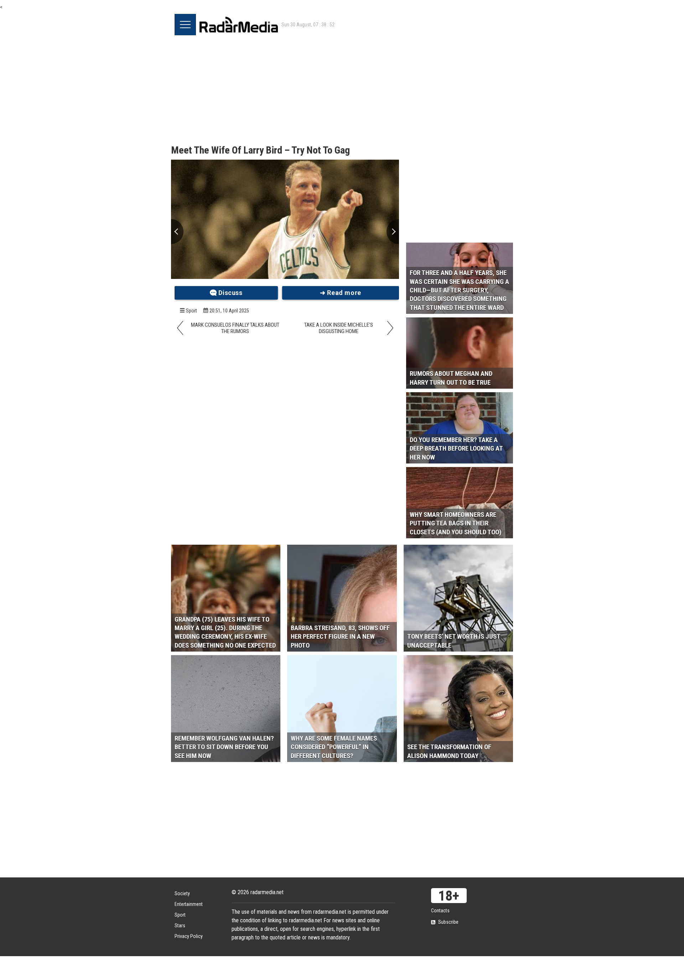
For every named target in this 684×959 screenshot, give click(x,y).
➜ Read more (340, 292)
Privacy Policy (189, 936)
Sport (191, 310)
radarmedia (239, 24)
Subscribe (448, 922)
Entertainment (189, 904)
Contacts (440, 910)
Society (182, 893)
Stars (180, 925)
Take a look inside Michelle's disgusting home (338, 328)
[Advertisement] (342, 89)
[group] (285, 219)
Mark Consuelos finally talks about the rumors (235, 328)
